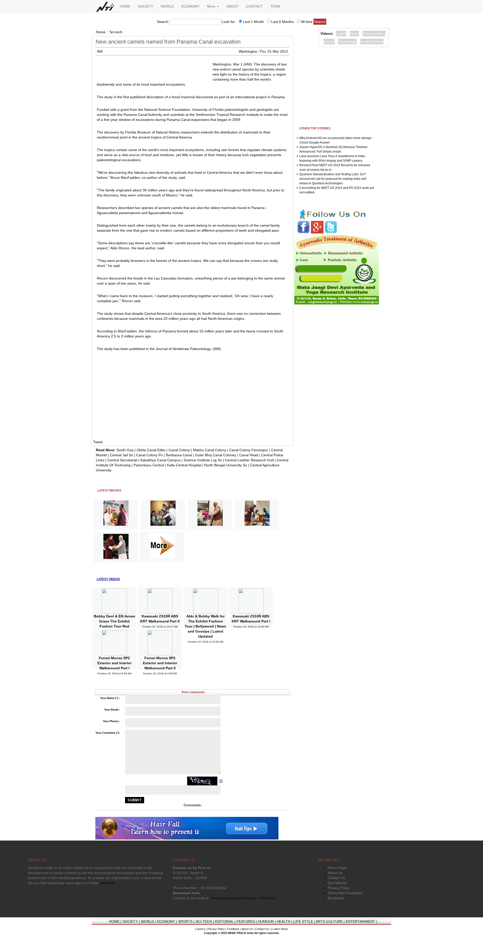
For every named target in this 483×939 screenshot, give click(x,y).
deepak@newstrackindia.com (233, 898)
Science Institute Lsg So (203, 460)
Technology (347, 42)
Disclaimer (336, 898)
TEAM (275, 6)
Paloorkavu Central (149, 465)
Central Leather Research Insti (249, 460)
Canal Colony (179, 450)
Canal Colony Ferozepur (248, 450)
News (354, 33)
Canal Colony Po (149, 455)
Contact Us (336, 878)
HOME (125, 6)
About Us (335, 873)
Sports (329, 42)
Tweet (98, 442)
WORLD (167, 6)
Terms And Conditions (345, 893)
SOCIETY (145, 6)
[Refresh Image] (221, 781)
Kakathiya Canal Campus (160, 460)
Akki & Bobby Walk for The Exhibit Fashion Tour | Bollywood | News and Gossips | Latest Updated (205, 626)
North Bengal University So (225, 465)
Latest (341, 33)
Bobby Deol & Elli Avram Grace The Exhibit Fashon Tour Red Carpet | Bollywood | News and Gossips (114, 626)
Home (100, 32)
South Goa (125, 450)
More (211, 6)
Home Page (337, 868)
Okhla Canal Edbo (151, 450)
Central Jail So (121, 455)
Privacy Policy (339, 888)
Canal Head (248, 455)
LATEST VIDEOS (108, 579)
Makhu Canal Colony (209, 450)
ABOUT (232, 6)
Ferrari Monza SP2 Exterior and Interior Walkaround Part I (114, 663)
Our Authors (337, 883)
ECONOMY (190, 6)
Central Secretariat (122, 460)
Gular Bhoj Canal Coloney (215, 455)
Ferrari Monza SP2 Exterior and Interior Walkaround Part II (160, 663)
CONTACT (254, 6)
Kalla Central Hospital (184, 465)
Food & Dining (371, 42)
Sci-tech (115, 32)
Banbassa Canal (179, 455)
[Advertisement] (153, 68)
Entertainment (374, 33)
